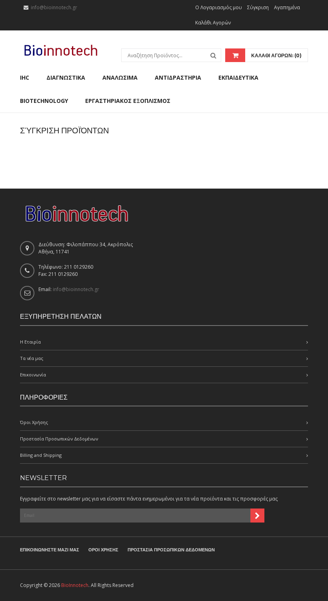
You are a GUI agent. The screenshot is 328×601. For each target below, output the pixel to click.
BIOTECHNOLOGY (44, 101)
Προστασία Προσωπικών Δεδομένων (59, 439)
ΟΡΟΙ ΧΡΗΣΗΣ (103, 550)
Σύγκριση (258, 7)
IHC (24, 77)
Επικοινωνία (33, 375)
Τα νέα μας (31, 358)
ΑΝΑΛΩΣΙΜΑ (120, 77)
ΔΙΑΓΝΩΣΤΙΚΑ (65, 77)
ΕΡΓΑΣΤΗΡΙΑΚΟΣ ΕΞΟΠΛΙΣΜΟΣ (127, 101)
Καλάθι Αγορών (213, 22)
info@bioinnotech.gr (54, 7)
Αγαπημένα (287, 7)
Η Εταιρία (30, 342)
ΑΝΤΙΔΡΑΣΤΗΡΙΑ (178, 77)
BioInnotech (74, 585)
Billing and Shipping (41, 455)
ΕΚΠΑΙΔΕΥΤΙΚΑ (238, 77)
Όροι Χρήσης (34, 422)
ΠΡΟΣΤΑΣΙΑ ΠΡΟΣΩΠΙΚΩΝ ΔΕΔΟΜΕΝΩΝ (171, 550)
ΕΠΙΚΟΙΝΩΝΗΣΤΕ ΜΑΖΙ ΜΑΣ (49, 550)
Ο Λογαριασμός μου (218, 7)
